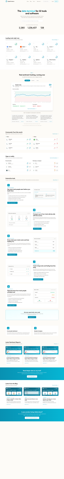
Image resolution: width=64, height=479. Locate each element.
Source (22, 121)
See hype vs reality (11, 305)
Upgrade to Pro (31, 317)
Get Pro (56, 1)
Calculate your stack (11, 254)
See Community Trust (37, 279)
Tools (34, 1)
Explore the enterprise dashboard (31, 417)
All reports (55, 343)
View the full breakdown (31, 108)
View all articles (54, 385)
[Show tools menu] (35, 1)
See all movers (55, 133)
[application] (32, 96)
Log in (53, 1)
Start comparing (36, 228)
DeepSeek (32, 80)
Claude (38, 80)
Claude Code (27, 80)
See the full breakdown (53, 157)
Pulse (28, 1)
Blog (30, 1)
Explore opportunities (11, 202)
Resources (38, 1)
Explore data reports (31, 376)
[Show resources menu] (40, 1)
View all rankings (54, 39)
